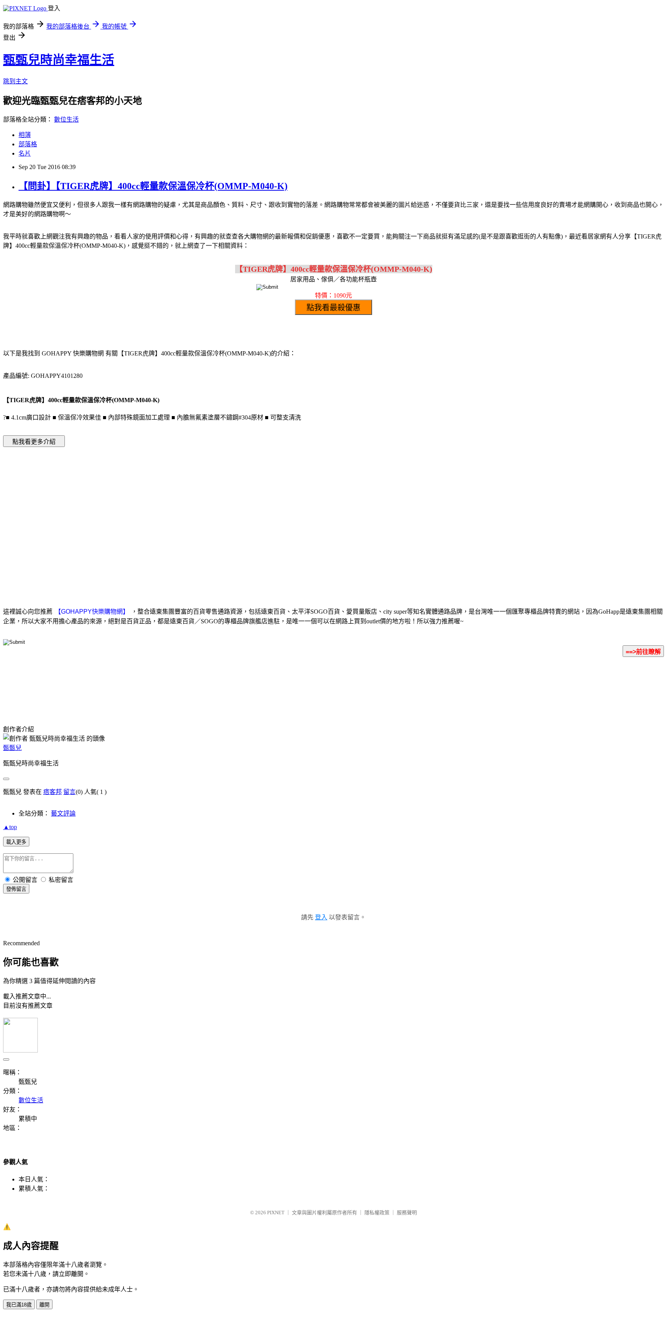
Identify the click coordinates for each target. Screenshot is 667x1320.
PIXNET (275, 1212)
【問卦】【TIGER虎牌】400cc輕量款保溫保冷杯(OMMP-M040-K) (153, 186)
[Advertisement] (268, 515)
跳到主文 (15, 81)
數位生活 (66, 119)
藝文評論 (63, 813)
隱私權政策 (376, 1212)
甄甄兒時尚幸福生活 (58, 60)
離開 (44, 1305)
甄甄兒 (12, 748)
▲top (10, 827)
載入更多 (16, 842)
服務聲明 (407, 1212)
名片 (25, 153)
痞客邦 (52, 792)
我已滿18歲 (19, 1305)
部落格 (28, 144)
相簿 (25, 135)
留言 (69, 792)
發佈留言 (16, 889)
